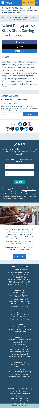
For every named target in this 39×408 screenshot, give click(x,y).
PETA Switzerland (15, 371)
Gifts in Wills (26, 349)
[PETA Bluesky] (26, 129)
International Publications (19, 306)
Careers (23, 292)
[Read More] (19, 233)
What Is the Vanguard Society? (19, 352)
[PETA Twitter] (25, 124)
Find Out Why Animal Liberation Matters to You (19, 295)
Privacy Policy (14, 401)
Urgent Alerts (13, 314)
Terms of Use (24, 401)
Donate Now (12, 339)
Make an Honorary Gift (19, 347)
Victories (9, 17)
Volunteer (23, 299)
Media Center (13, 327)
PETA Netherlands (19, 369)
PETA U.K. (14, 364)
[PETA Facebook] (20, 124)
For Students (14, 319)
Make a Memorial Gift (19, 344)
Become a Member (25, 339)
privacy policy (29, 196)
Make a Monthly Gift (19, 342)
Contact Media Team (19, 331)
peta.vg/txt (4, 108)
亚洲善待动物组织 (14, 376)
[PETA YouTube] (8, 129)
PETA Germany (19, 367)
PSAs (11, 329)
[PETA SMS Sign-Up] (12, 129)
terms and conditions (29, 190)
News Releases (25, 327)
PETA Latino (26, 376)
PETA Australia (15, 374)
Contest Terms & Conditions (19, 393)
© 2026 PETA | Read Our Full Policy (19, 389)
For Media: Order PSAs (22, 329)
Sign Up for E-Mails (24, 301)
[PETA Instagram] (29, 124)
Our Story (16, 292)
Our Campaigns (25, 314)
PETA (7, 103)
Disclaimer (19, 396)
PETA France (24, 364)
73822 (14, 103)
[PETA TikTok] (22, 129)
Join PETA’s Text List (14, 304)
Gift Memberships (15, 356)
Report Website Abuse (19, 403)
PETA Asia (25, 374)
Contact (23, 391)
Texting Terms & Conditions (19, 398)
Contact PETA (27, 304)
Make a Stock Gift (14, 349)
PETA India (26, 371)
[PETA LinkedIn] (17, 129)
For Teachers (25, 319)
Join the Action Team (19, 316)
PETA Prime (12, 301)
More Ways (26, 356)
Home (4, 17)
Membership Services (19, 354)
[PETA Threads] (31, 129)
